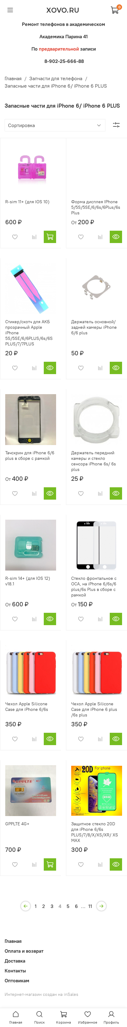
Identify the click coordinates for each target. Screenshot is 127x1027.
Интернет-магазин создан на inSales (41, 994)
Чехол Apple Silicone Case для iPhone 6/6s (26, 706)
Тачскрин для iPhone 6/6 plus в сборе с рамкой (29, 455)
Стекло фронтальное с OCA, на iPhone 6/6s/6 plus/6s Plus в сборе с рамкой (94, 586)
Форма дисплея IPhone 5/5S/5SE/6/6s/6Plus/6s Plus (95, 207)
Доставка (15, 961)
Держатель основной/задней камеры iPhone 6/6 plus (94, 327)
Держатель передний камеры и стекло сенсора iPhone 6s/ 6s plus (93, 461)
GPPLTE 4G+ (17, 824)
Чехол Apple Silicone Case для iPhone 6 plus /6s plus (94, 709)
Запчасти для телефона (55, 78)
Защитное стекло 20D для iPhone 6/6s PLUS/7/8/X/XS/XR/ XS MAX (94, 832)
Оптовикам (17, 980)
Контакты (15, 970)
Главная (13, 78)
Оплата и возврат (24, 951)
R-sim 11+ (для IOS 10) (27, 201)
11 (90, 906)
